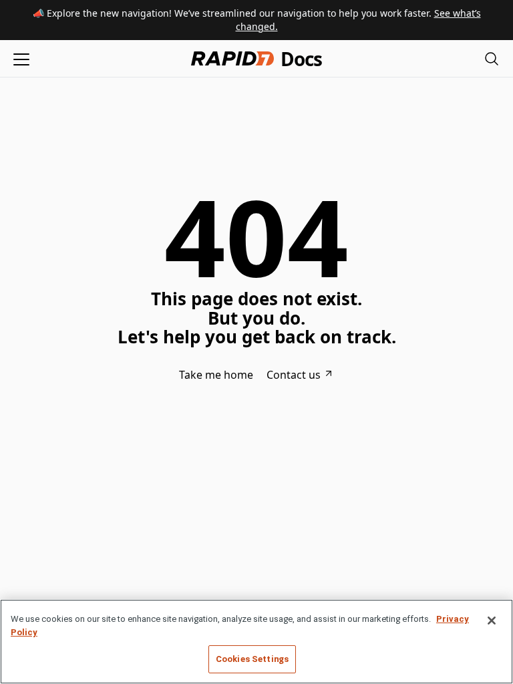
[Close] (491, 620)
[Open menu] (21, 58)
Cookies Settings (252, 659)
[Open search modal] (491, 58)
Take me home (216, 374)
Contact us (294, 374)
